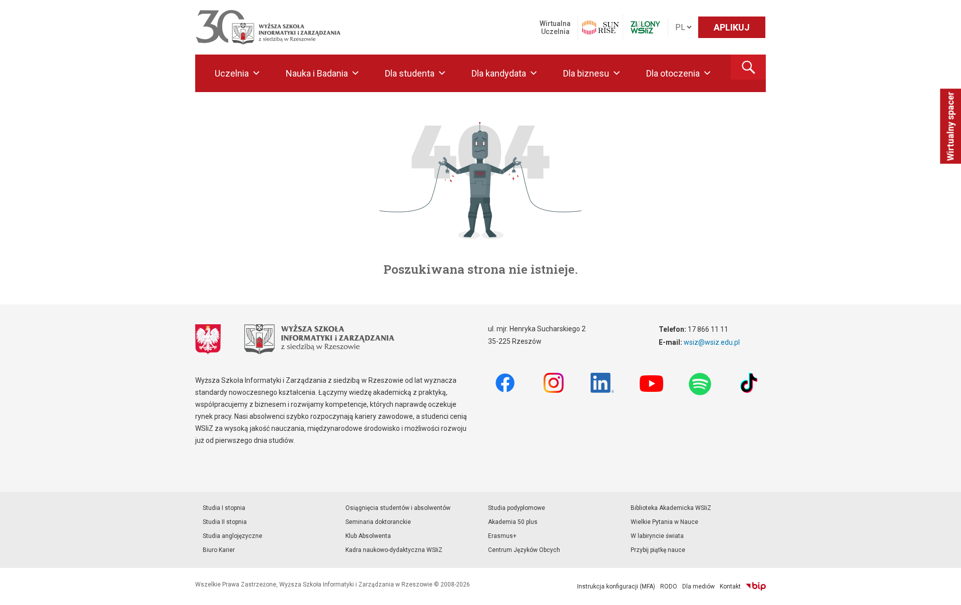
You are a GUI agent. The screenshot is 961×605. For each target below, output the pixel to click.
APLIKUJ (732, 27)
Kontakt (730, 586)
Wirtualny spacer (950, 126)
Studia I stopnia (224, 507)
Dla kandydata (498, 73)
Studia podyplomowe (516, 507)
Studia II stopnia (225, 521)
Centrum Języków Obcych (524, 549)
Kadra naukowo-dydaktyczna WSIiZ (393, 549)
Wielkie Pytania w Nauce (664, 521)
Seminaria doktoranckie (378, 521)
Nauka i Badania (317, 73)
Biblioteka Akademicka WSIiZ (671, 507)
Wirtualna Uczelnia (555, 28)
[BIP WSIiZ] (756, 586)
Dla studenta (409, 73)
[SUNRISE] (600, 28)
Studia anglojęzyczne (232, 535)
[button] (748, 67)
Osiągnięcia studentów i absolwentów (397, 507)
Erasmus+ (502, 535)
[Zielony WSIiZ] (645, 27)
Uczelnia (232, 73)
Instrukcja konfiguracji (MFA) (616, 586)
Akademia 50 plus (513, 521)
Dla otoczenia (673, 73)
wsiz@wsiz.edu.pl (712, 342)
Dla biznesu (586, 73)
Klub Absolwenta (368, 535)
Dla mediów (698, 586)
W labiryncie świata (657, 535)
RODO (668, 586)
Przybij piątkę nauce (658, 549)
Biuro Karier (219, 549)
